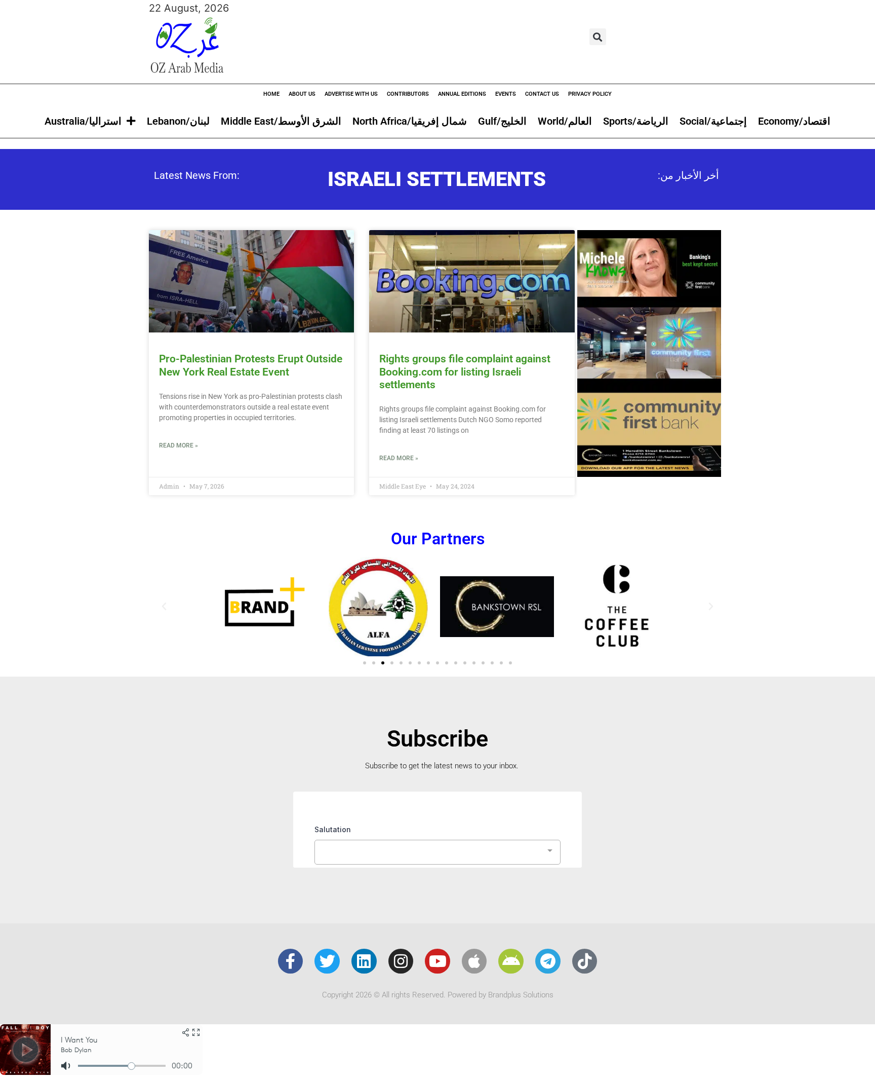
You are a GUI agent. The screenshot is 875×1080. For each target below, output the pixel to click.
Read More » (178, 445)
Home (271, 94)
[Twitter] (327, 961)
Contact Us (542, 94)
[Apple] (474, 961)
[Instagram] (401, 961)
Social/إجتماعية (713, 121)
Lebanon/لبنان (178, 121)
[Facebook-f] (290, 961)
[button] (597, 36)
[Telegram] (548, 961)
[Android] (511, 961)
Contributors (408, 94)
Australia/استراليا (83, 121)
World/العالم (565, 121)
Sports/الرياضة (635, 121)
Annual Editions (462, 94)
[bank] (649, 473)
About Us (302, 94)
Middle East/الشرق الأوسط (281, 121)
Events (505, 94)
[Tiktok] (585, 961)
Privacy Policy (590, 94)
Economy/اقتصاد (794, 121)
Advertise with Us (351, 94)
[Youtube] (437, 961)
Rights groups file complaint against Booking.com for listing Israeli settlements (464, 371)
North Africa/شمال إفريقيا (409, 121)
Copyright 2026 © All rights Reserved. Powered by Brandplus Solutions (437, 994)
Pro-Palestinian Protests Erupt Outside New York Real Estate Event (250, 365)
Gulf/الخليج (502, 121)
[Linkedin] (364, 961)
